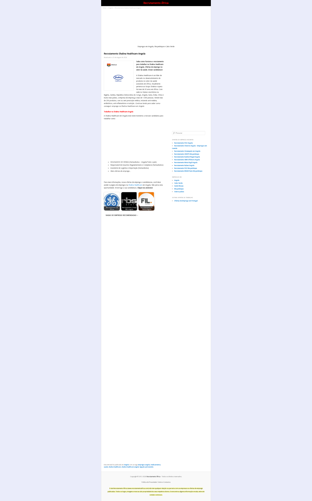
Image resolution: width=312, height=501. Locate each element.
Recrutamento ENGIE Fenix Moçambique (188, 171)
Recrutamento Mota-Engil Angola (185, 162)
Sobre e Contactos (164, 482)
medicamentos (156, 465)
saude (106, 467)
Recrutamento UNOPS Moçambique (186, 154)
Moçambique (179, 189)
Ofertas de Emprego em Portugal (186, 201)
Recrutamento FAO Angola (183, 143)
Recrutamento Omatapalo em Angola (187, 151)
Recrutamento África (156, 3)
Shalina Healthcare (135, 185)
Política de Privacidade (149, 482)
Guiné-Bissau (178, 186)
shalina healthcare (115, 467)
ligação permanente (146, 467)
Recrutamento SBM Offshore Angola (187, 160)
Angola (110, 8)
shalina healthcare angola (130, 467)
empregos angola (144, 465)
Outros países (179, 192)
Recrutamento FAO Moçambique (185, 168)
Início (104, 8)
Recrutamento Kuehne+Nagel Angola (187, 157)
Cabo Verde (178, 183)
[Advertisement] (156, 27)
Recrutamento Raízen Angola (184, 165)
